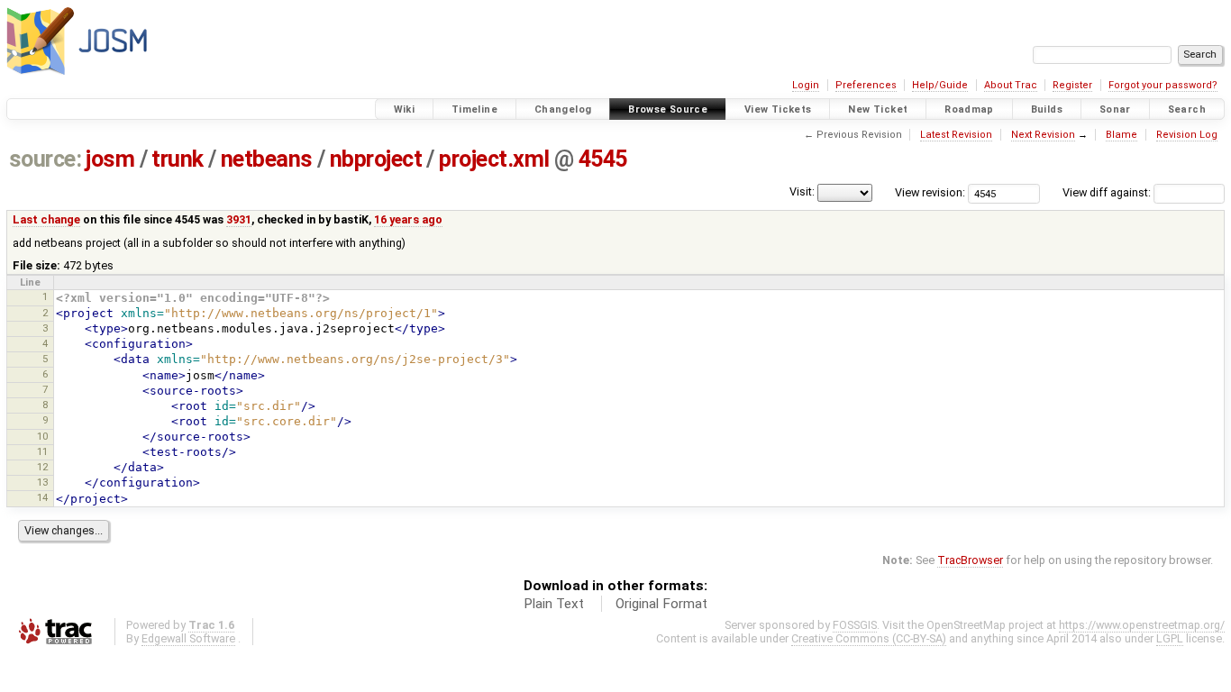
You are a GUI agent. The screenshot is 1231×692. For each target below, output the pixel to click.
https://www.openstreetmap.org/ (1142, 625)
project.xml (494, 159)
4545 (603, 159)
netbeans (267, 159)
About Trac (1010, 85)
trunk (177, 159)
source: (45, 159)
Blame (1121, 135)
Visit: (802, 191)
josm (110, 159)
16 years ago (408, 219)
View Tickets (778, 109)
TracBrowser (970, 560)
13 (42, 482)
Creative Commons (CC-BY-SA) (868, 638)
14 (42, 497)
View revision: (930, 192)
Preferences (866, 85)
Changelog (562, 109)
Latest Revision (956, 135)
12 (42, 466)
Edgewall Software (188, 638)
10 (42, 436)
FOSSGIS (855, 625)
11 (42, 451)
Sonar (1115, 109)
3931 (238, 219)
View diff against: (1107, 192)
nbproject (376, 159)
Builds (1046, 109)
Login (805, 85)
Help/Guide (940, 85)
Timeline (474, 109)
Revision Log (1186, 135)
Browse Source (667, 109)
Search (1187, 109)
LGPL (1169, 638)
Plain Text (554, 604)
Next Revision (1043, 135)
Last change (46, 219)
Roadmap (969, 109)
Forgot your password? (1162, 85)
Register (1072, 85)
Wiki (404, 109)
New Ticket (877, 109)
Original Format (661, 604)
